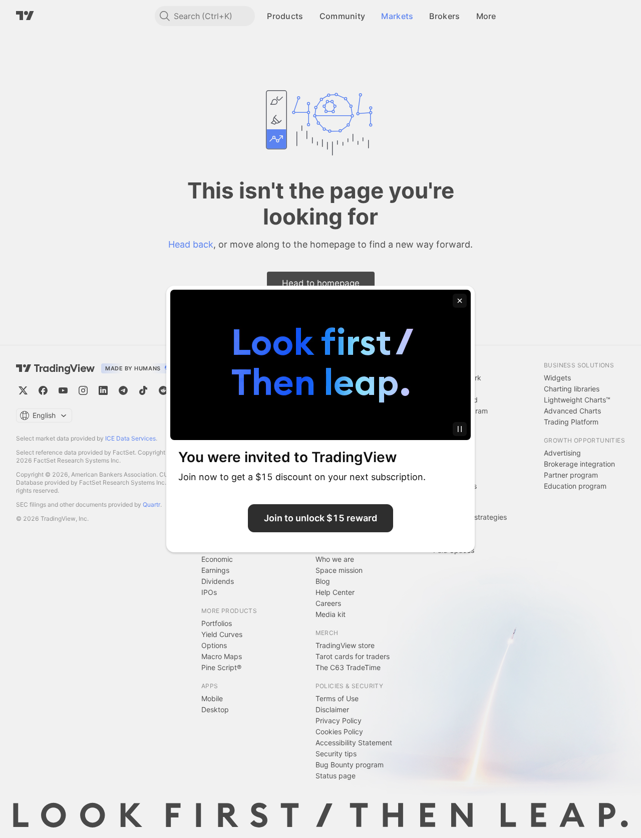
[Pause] (460, 429)
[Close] (460, 301)
